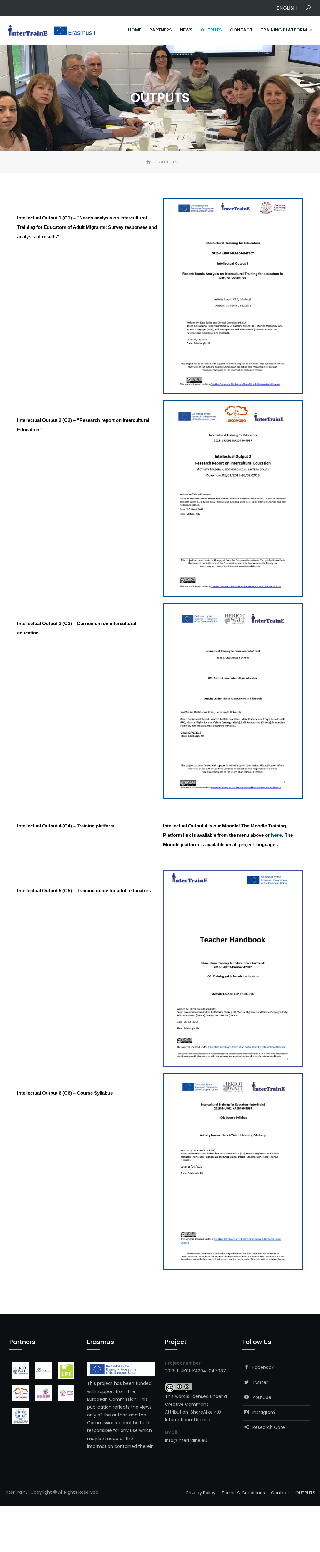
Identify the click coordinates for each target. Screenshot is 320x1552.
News (186, 30)
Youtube (260, 1397)
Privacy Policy (201, 1493)
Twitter (258, 1382)
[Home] (149, 162)
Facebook (261, 1367)
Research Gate (267, 1427)
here (276, 835)
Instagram (262, 1412)
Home (134, 30)
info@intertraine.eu (186, 1440)
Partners (160, 30)
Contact (241, 30)
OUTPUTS (211, 30)
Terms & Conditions (243, 1493)
